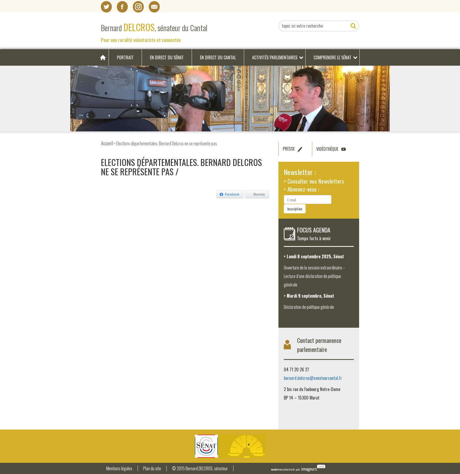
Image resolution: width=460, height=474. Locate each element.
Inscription (294, 208)
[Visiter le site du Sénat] (230, 446)
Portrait (125, 57)
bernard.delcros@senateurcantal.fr (313, 378)
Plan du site (152, 468)
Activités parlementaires (274, 57)
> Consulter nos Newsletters (314, 181)
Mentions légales (119, 468)
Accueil (107, 143)
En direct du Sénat (167, 57)
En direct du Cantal (218, 57)
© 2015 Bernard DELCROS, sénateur (200, 468)
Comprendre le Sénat (332, 57)
